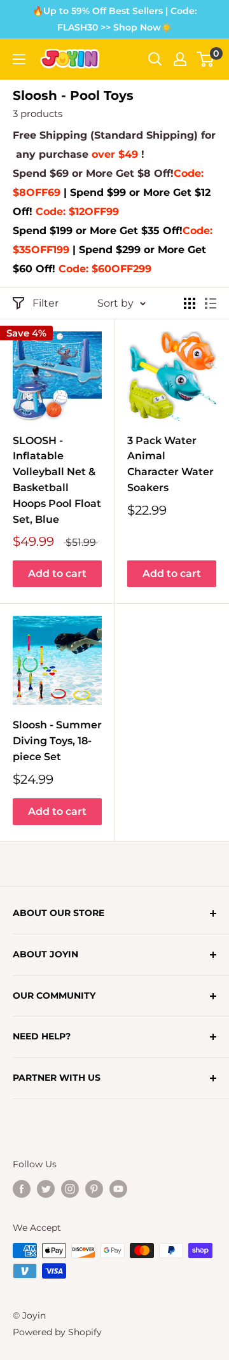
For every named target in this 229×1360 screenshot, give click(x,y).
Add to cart (57, 573)
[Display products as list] (210, 303)
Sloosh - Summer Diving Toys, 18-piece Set (57, 741)
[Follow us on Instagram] (70, 1189)
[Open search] (155, 59)
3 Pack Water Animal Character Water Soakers (170, 464)
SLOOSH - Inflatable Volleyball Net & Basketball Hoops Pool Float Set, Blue (57, 479)
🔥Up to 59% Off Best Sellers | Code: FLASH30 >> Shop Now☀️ (114, 19)
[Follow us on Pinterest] (94, 1189)
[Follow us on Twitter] (46, 1189)
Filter (45, 303)
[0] (206, 59)
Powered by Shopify (57, 1332)
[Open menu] (19, 59)
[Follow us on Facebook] (22, 1189)
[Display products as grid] (189, 303)
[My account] (180, 59)
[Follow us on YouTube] (118, 1189)
